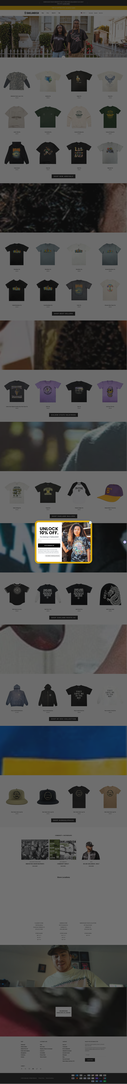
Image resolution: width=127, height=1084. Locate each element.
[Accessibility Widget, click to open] (124, 542)
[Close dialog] (90, 522)
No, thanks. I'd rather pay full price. (53, 555)
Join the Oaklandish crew (49, 545)
